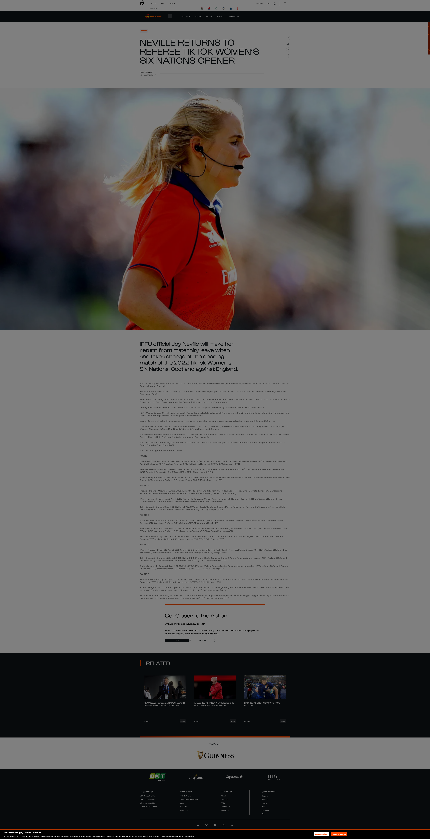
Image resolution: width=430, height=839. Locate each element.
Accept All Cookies (339, 834)
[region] (215, 834)
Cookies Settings (321, 834)
